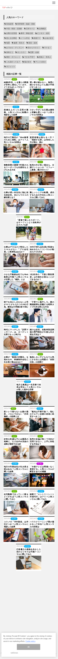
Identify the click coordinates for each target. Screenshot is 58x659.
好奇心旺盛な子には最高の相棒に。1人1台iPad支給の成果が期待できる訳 (16, 441)
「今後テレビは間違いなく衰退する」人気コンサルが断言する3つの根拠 (42, 469)
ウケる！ (47, 48)
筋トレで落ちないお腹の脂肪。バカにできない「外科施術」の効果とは (16, 413)
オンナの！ (21, 52)
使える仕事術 (11, 38)
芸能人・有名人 (45, 57)
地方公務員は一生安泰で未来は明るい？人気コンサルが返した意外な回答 (28, 387)
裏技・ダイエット (13, 57)
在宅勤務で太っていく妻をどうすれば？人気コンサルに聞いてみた (16, 496)
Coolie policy (30, 641)
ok (29, 647)
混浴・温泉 (32, 43)
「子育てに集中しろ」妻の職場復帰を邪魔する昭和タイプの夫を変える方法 (42, 304)
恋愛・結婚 (34, 52)
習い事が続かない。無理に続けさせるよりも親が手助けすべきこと (42, 84)
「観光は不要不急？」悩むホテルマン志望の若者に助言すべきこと (42, 413)
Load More (29, 575)
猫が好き (27, 62)
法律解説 (42, 29)
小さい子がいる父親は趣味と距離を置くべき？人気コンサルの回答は (42, 112)
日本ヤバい (30, 29)
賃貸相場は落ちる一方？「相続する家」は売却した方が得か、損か (42, 139)
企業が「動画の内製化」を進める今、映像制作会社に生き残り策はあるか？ (16, 359)
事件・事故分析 (27, 33)
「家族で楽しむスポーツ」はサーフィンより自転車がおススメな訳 (28, 222)
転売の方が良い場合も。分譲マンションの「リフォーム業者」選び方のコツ (42, 167)
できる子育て (29, 57)
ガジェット (10, 67)
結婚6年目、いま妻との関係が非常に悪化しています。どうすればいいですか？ (16, 84)
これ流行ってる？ (13, 62)
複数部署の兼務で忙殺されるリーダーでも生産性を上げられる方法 (16, 167)
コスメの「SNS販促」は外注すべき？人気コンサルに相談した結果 (16, 524)
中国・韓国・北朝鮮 (14, 29)
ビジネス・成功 (43, 33)
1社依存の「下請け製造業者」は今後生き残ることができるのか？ (42, 276)
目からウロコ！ (34, 48)
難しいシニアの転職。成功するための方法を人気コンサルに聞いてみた (42, 194)
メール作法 (25, 38)
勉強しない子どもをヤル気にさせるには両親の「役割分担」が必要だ (42, 359)
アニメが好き (40, 62)
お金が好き (49, 38)
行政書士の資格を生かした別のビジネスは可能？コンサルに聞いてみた (28, 551)
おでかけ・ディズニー (15, 48)
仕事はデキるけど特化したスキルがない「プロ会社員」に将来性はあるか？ (16, 249)
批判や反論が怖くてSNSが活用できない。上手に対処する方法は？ (42, 441)
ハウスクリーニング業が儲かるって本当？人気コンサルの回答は (42, 524)
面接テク (37, 38)
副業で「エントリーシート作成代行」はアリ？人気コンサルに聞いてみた (42, 496)
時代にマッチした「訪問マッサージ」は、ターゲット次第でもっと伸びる (16, 331)
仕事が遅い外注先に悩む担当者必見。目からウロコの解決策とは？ (16, 194)
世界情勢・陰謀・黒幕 (26, 24)
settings (14, 653)
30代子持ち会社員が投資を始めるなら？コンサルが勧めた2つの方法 (42, 249)
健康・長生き (19, 43)
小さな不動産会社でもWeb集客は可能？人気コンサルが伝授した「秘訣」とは (16, 276)
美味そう (9, 52)
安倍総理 (9, 24)
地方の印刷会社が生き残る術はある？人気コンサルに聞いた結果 (16, 469)
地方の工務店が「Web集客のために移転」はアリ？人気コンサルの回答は (16, 139)
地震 (8, 43)
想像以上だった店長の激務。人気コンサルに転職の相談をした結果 (16, 112)
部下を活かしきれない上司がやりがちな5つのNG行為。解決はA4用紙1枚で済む (16, 304)
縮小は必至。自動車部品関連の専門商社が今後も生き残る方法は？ (42, 331)
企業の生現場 (11, 33)
